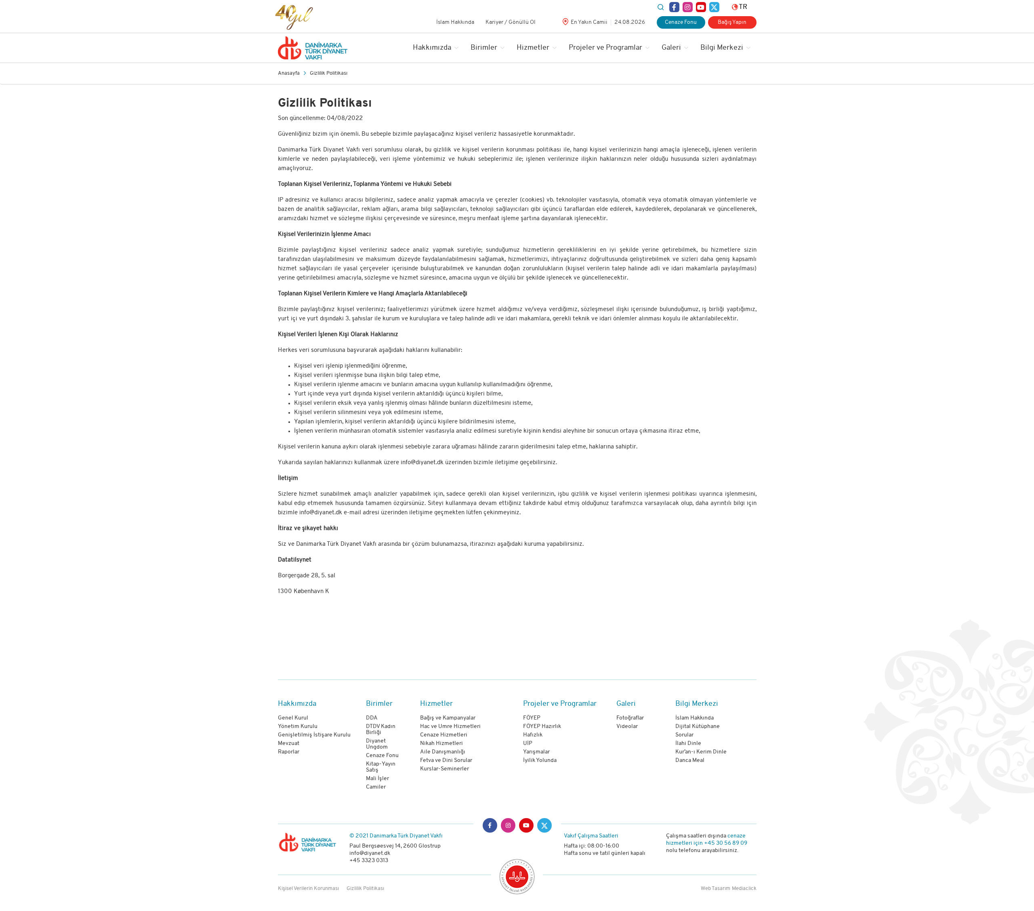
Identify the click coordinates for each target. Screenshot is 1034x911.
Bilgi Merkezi (721, 48)
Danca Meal (689, 760)
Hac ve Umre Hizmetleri (450, 727)
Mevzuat (288, 744)
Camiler (376, 787)
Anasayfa (289, 73)
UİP (527, 744)
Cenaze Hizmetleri (443, 735)
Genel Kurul (293, 718)
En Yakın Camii (589, 22)
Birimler (484, 48)
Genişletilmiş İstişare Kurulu (314, 735)
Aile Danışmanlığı (442, 752)
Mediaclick (744, 888)
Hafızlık (532, 735)
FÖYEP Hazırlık (542, 727)
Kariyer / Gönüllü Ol (510, 22)
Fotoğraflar (630, 718)
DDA (372, 718)
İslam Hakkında (455, 22)
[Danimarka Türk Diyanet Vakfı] (313, 48)
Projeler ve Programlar (605, 48)
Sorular (684, 735)
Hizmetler (533, 48)
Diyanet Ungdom (377, 744)
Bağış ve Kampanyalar (447, 718)
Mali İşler (377, 779)
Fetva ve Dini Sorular (446, 760)
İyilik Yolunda (540, 760)
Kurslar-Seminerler (444, 769)
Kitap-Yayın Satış (380, 767)
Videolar (627, 727)
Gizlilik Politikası (328, 73)
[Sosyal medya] (674, 7)
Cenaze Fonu (681, 22)
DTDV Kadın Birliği (380, 730)
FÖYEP (531, 718)
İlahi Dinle (688, 744)
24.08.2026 (629, 22)
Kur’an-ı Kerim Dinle (701, 752)
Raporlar (288, 752)
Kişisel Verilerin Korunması (308, 888)
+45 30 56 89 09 (725, 843)
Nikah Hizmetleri (441, 744)
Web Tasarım (715, 888)
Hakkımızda (432, 48)
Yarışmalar (536, 752)
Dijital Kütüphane (697, 727)
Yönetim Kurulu (297, 727)
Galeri (671, 48)
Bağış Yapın (732, 22)
